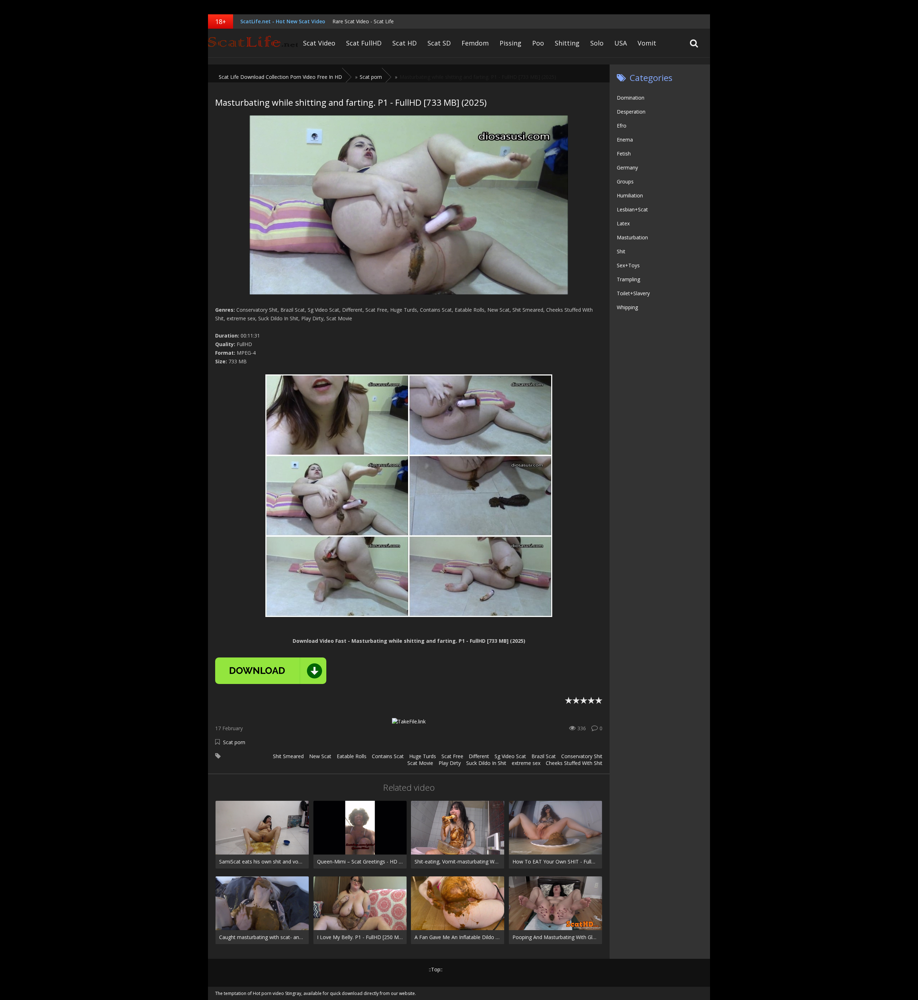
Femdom (475, 43)
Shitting (567, 43)
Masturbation (632, 237)
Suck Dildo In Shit (486, 763)
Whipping (627, 307)
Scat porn (234, 742)
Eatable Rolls (351, 756)
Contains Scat (388, 756)
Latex (623, 223)
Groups (625, 181)
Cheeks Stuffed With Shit (574, 763)
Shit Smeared (288, 756)
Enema (625, 139)
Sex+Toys (628, 265)
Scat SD (439, 43)
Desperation (631, 111)
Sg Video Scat (510, 756)
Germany (627, 167)
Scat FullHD (364, 43)
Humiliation (630, 195)
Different (479, 756)
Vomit (647, 43)
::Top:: (436, 969)
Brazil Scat (543, 756)
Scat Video (319, 43)
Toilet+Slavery (633, 293)
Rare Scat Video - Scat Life (363, 21)
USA (620, 43)
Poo (538, 43)
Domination (630, 97)
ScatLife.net (253, 43)
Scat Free (452, 756)
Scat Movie (420, 763)
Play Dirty (450, 763)
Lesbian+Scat (632, 209)
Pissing (510, 43)
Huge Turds (422, 756)
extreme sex (526, 763)
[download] (270, 670)
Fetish (624, 153)
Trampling (628, 279)
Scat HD (404, 43)
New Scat (320, 756)
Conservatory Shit (581, 756)
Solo (597, 43)
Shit (621, 251)
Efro (621, 125)
